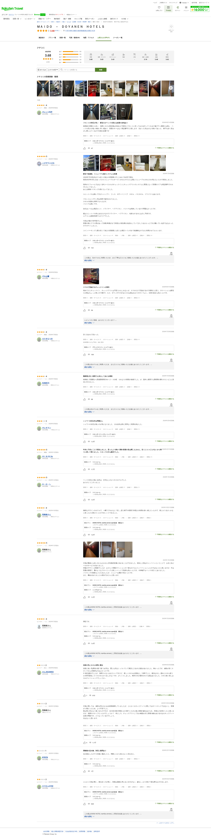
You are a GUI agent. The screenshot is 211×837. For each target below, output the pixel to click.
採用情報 (82, 831)
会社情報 (46, 831)
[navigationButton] (171, 88)
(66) (74, 37)
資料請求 (97, 831)
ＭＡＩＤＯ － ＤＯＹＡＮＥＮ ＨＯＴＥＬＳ (71, 26)
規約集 (89, 831)
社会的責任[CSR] (71, 831)
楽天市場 (194, 2)
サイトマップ (173, 2)
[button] (43, 88)
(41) (104, 37)
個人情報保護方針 (57, 831)
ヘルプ (155, 2)
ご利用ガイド (163, 2)
